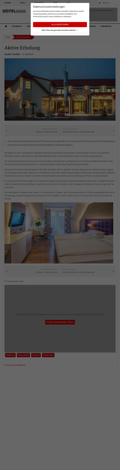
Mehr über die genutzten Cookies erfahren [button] (59, 30)
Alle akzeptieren (60, 24)
